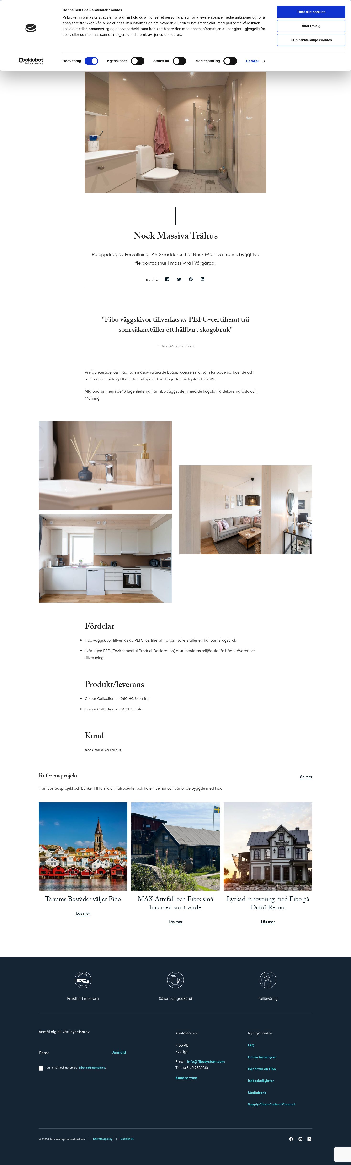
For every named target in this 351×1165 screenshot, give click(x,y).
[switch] (137, 61)
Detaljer (252, 61)
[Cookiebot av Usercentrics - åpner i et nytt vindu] (31, 61)
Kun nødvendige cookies (311, 40)
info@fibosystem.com (206, 1061)
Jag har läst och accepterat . (76, 1067)
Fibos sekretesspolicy (92, 1067)
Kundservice (186, 1077)
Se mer (306, 776)
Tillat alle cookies (311, 12)
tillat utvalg (311, 26)
